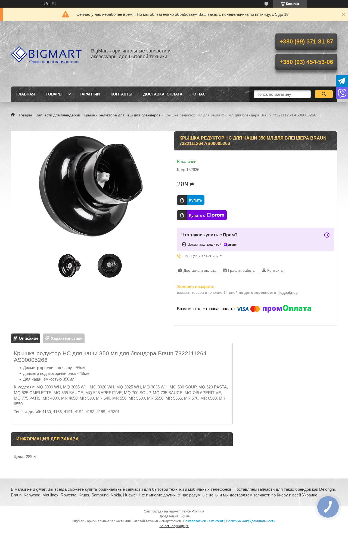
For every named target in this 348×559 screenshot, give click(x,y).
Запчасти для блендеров (58, 115)
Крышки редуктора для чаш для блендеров (122, 115)
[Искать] (324, 94)
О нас (199, 94)
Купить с (197, 215)
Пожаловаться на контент (203, 521)
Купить (195, 200)
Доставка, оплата (162, 94)
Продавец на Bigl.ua (174, 516)
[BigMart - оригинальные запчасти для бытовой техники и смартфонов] (46, 53)
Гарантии (90, 94)
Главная (25, 94)
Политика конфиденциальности (250, 521)
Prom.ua (198, 511)
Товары (54, 94)
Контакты (121, 94)
